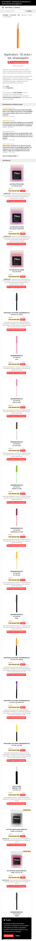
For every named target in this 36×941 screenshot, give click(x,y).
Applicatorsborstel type (16, 788)
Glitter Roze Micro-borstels (16, 871)
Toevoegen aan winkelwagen (19, 62)
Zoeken (29, 11)
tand (19, 15)
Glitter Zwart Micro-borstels (16, 830)
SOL (2, 939)
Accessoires (13, 15)
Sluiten (17, 936)
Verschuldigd (8, 936)
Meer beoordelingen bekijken (10, 156)
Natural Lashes (12, 7)
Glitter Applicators (17, 185)
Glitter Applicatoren (16, 270)
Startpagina (5, 15)
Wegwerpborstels (16, 357)
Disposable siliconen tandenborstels (17, 313)
